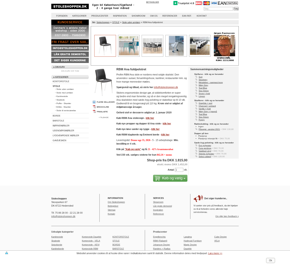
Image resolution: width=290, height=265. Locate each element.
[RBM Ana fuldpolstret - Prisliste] (103, 111)
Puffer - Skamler (63, 103)
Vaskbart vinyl (205, 151)
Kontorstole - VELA (91, 241)
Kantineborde (57, 248)
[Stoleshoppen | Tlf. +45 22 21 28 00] (98, 10)
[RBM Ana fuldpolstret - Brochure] (103, 106)
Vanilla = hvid (205, 109)
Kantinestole (62, 96)
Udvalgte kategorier (62, 231)
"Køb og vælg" (133, 149)
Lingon (202, 96)
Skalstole (60, 100)
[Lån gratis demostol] (70, 56)
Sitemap (111, 210)
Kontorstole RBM (90, 248)
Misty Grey (203, 85)
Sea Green (204, 91)
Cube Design (220, 237)
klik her (150, 118)
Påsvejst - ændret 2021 (209, 129)
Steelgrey (203, 80)
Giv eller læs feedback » (227, 216)
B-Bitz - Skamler (63, 107)
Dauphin (188, 248)
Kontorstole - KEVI (90, 244)
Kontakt (202, 16)
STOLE (56, 86)
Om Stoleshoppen (116, 202)
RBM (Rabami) (160, 241)
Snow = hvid (204, 93)
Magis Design (190, 244)
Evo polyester (205, 145)
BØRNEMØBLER (61, 125)
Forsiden (61, 16)
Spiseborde (56, 244)
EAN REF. (187, 16)
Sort (200, 77)
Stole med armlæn (64, 93)
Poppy (202, 120)
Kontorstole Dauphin (91, 237)
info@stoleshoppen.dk (166, 87)
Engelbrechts (159, 237)
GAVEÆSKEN (59, 140)
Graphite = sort (205, 103)
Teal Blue (203, 88)
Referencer (169, 16)
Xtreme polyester (206, 154)
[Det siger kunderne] (70, 62)
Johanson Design (161, 244)
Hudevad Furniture (193, 241)
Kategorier (79, 16)
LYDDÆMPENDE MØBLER (66, 135)
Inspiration (120, 16)
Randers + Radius (161, 248)
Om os (153, 16)
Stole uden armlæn (65, 89)
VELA (217, 241)
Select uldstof (205, 156)
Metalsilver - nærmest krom (211, 82)
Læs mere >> (215, 253)
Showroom (138, 16)
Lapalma (188, 237)
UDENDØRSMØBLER (63, 130)
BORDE (56, 116)
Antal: (171, 169)
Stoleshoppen (102, 22)
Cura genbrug (205, 148)
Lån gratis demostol (162, 206)
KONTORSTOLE (61, 81)
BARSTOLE (58, 120)
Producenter (99, 16)
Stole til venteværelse (66, 110)
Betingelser (152, 2)
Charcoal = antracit (207, 106)
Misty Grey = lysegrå (208, 111)
